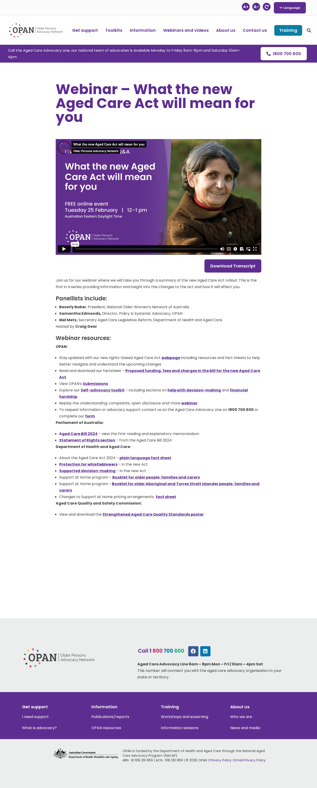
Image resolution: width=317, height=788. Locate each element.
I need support (35, 716)
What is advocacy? (39, 728)
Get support (85, 30)
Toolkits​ (113, 30)
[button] (309, 30)
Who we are (241, 716)
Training (288, 30)
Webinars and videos (186, 30)
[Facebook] (193, 651)
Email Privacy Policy (250, 760)
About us (225, 30)
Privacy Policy (221, 760)
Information (143, 30)
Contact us (255, 30)
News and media (245, 728)
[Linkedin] (205, 651)
